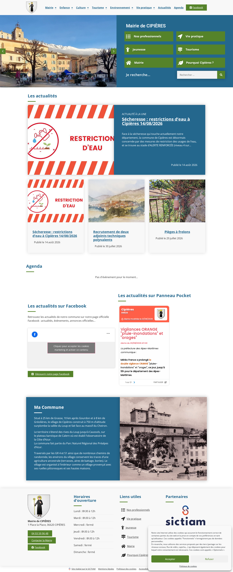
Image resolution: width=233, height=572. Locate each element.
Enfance (65, 7)
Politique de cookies (188, 566)
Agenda (179, 7)
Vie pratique (144, 7)
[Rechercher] (221, 75)
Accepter (170, 559)
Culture (81, 7)
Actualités (164, 7)
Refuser (209, 559)
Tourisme (98, 7)
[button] (113, 51)
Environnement (120, 7)
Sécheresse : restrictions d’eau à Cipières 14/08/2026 (156, 121)
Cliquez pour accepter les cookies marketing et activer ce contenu (71, 348)
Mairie (49, 7)
